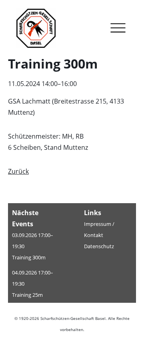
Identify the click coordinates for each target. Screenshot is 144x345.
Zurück (18, 171)
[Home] (42, 29)
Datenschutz (99, 246)
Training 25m (27, 294)
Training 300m (29, 257)
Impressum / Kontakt (99, 229)
